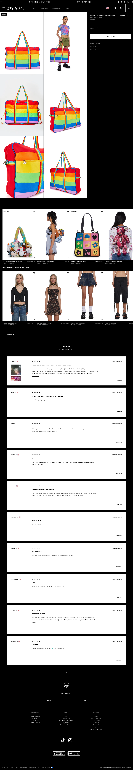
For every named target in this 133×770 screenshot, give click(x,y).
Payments (66, 722)
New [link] (34, 8)
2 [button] (66, 672)
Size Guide (96, 720)
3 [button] (70, 672)
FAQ (66, 716)
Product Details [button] (95, 43)
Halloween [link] (44, 8)
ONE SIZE (93, 28)
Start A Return (35, 722)
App (96, 727)
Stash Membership (96, 729)
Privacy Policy (5, 767)
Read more (35, 376)
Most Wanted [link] (56, 8)
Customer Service (66, 725)
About (96, 716)
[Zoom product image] (22, 43)
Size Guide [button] (93, 46)
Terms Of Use (14, 767)
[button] (39, 2)
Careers (96, 722)
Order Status (35, 716)
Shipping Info (66, 718)
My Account (35, 718)
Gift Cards (96, 725)
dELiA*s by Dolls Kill (96, 17)
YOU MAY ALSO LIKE (10, 206)
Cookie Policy (24, 767)
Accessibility (33, 767)
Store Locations (96, 718)
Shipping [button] (92, 49)
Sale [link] (67, 8)
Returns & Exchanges (66, 720)
